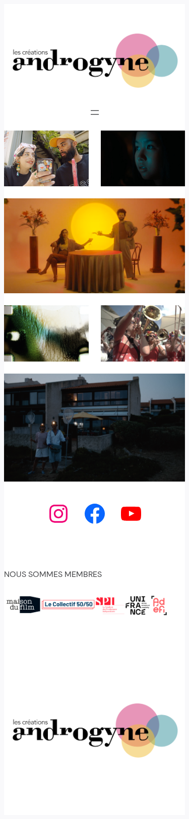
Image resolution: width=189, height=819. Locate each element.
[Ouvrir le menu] (95, 112)
